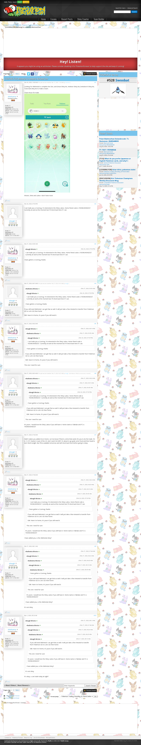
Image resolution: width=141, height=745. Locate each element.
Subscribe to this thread (12, 698)
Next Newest (23, 685)
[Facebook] (32, 75)
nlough (12, 221)
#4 (95, 283)
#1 (95, 82)
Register (26, 2)
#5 (95, 324)
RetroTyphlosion (111, 173)
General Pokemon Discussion (112, 163)
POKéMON (18, 25)
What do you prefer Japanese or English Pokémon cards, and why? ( (115, 159)
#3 (95, 244)
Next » (17, 74)
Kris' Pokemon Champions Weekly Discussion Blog (116, 179)
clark (108, 164)
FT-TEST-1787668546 (107, 150)
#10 (95, 615)
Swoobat (122, 80)
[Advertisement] (70, 43)
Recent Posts (67, 19)
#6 (95, 373)
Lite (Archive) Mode (39, 738)
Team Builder (99, 19)
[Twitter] (28, 75)
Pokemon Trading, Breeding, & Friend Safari (35, 25)
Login (20, 2)
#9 (95, 546)
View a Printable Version (13, 695)
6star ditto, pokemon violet (123, 169)
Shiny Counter (83, 19)
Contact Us (8, 738)
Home (43, 19)
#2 (95, 204)
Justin (108, 184)
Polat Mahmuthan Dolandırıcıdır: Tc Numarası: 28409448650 (114, 140)
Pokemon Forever (9, 25)
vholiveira (12, 96)
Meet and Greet (108, 143)
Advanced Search (132, 8)
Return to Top (28, 738)
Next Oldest (11, 685)
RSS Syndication (50, 738)
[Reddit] (36, 75)
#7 (95, 435)
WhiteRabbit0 (110, 145)
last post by (102, 145)
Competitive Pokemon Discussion (113, 183)
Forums (53, 19)
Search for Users (120, 8)
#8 (95, 475)
